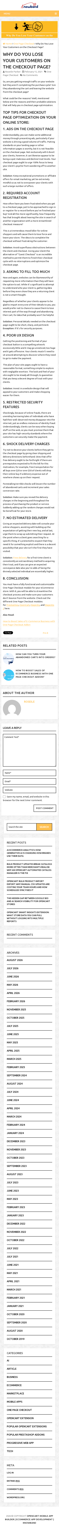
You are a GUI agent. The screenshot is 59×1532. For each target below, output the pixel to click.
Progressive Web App (20, 1443)
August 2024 (15, 1083)
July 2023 (12, 1182)
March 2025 (14, 1059)
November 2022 (16, 1232)
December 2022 (16, 1223)
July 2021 (12, 1256)
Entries (13, 1481)
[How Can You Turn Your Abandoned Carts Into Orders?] (8, 658)
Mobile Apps (14, 1401)
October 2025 (15, 1017)
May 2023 (12, 1199)
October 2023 (15, 1157)
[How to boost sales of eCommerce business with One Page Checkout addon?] (8, 675)
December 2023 (16, 1141)
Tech (10, 1451)
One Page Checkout (19, 1410)
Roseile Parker (13, 71)
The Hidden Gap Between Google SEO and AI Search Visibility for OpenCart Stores (28, 901)
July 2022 (12, 1248)
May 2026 (12, 984)
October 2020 (15, 1314)
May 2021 (12, 1273)
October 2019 (15, 1339)
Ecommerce (14, 1385)
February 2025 (16, 1067)
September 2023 (17, 1166)
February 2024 (16, 1124)
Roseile (29, 701)
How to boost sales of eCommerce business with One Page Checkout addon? (34, 673)
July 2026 (12, 968)
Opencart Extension (20, 1418)
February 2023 (16, 1207)
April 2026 (13, 993)
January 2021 (15, 1306)
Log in (10, 1472)
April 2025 (13, 1050)
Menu (7, 13)
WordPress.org (16, 1497)
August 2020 (15, 1330)
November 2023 (16, 1149)
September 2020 (17, 1322)
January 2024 (15, 1133)
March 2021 (14, 1289)
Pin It (45, 633)
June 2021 (13, 1264)
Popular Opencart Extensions (27, 1426)
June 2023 (13, 1190)
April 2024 (13, 1108)
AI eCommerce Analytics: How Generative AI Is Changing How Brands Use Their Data (29, 853)
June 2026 (13, 976)
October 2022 (15, 1240)
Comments (15, 1489)
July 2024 (12, 1092)
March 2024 (14, 1116)
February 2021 (16, 1297)
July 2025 (12, 1026)
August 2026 (15, 960)
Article (11, 1368)
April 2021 (13, 1281)
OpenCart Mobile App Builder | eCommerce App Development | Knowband (29, 1519)
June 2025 (13, 1034)
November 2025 (16, 1009)
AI (8, 1360)
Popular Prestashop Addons (26, 1434)
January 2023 (15, 1215)
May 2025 (12, 1042)
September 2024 (17, 1075)
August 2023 (15, 1174)
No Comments (30, 75)
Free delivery (20, 557)
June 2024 (13, 1100)
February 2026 (16, 1001)
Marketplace (15, 1393)
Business (12, 1377)
